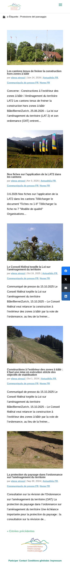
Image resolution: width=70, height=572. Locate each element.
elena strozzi (18, 77)
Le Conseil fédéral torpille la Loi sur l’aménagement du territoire (28, 268)
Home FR (45, 82)
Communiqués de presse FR (22, 82)
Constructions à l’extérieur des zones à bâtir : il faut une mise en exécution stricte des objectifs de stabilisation (35, 372)
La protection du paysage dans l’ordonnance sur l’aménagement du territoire (35, 476)
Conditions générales (38, 560)
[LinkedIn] (66, 296)
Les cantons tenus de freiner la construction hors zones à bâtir (34, 72)
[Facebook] (66, 271)
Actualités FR (50, 77)
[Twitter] (66, 279)
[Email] (66, 288)
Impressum (56, 560)
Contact (23, 560)
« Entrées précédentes (21, 531)
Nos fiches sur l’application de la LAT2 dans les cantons (34, 175)
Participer (13, 560)
